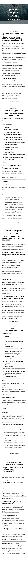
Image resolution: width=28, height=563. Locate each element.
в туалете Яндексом (11, 46)
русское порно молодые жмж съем (14, 14)
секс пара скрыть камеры (14, 231)
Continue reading (15, 102)
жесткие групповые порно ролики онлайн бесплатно (14, 113)
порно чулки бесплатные (8, 191)
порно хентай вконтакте (7, 450)
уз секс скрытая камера (14, 33)
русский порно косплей (7, 548)
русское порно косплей (19, 534)
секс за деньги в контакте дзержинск (14, 463)
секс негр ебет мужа (14, 330)
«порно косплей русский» (13, 518)
